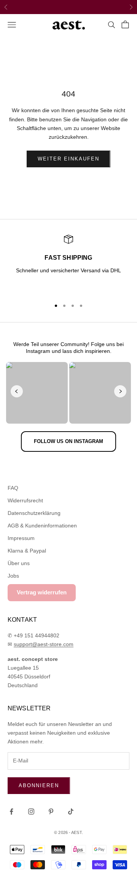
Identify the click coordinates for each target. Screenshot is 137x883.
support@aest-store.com (43, 644)
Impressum (21, 538)
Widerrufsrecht (25, 500)
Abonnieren (39, 785)
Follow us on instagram (68, 441)
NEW (46, 7)
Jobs (13, 576)
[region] (68, 263)
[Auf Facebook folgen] (11, 811)
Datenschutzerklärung (34, 513)
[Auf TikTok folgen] (71, 811)
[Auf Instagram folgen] (31, 811)
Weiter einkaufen (68, 159)
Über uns (19, 563)
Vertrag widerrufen (42, 592)
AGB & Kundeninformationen (42, 525)
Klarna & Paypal (27, 551)
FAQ (13, 488)
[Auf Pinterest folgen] (51, 811)
